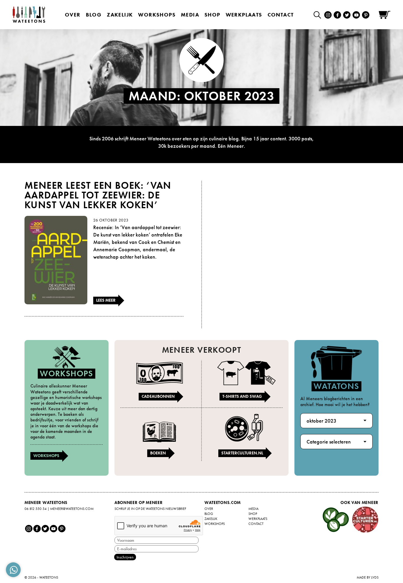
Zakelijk (120, 14)
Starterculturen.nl (242, 453)
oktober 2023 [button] (321, 420)
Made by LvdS (368, 577)
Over (73, 14)
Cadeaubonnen (158, 396)
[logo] (29, 14)
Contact (281, 14)
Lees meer (106, 300)
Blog (94, 14)
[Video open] (319, 15)
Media (190, 14)
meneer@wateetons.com (72, 508)
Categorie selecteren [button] (329, 441)
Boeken (158, 453)
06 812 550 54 (35, 508)
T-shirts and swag (242, 396)
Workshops (46, 455)
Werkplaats (244, 14)
